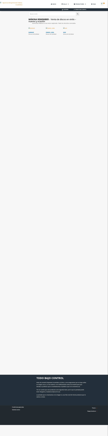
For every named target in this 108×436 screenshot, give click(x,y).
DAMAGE (31, 32)
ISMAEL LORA (50, 32)
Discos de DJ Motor (34, 34)
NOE (64, 32)
